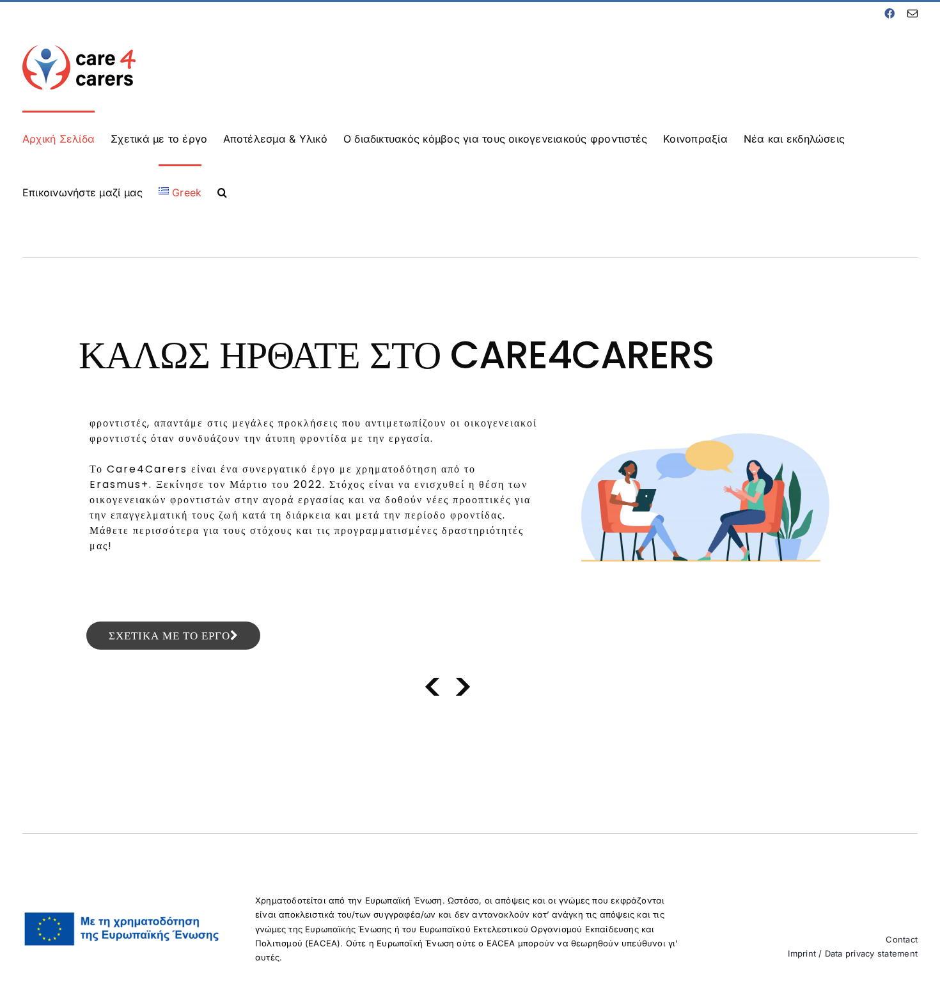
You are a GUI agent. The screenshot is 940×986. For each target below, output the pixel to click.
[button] (222, 191)
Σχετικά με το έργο (169, 635)
